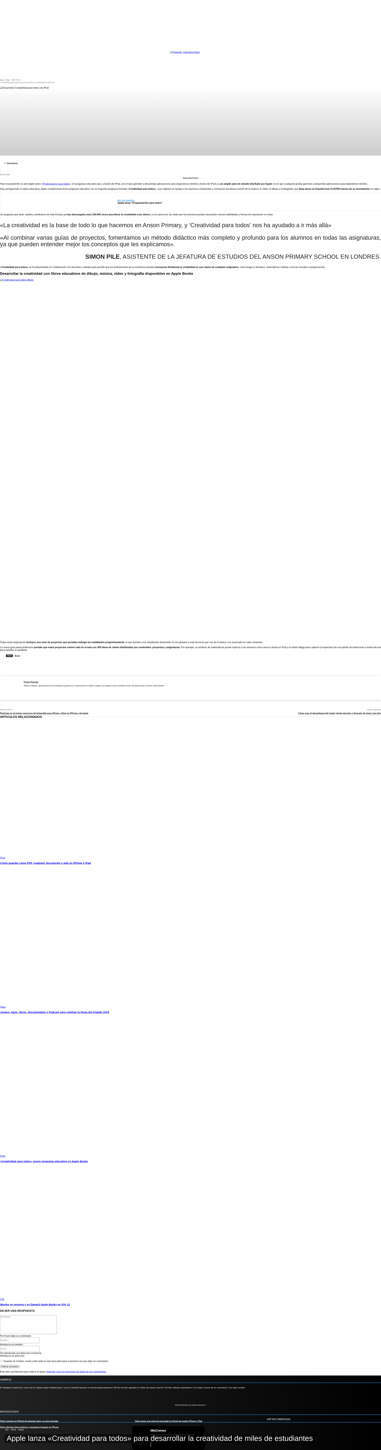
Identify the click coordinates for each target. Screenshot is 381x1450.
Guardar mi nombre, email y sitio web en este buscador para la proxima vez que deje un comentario (56, 1361)
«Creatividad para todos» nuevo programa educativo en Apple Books (44, 1161)
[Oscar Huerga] (2, 163)
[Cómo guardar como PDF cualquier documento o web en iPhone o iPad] (98, 790)
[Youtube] (30, 1397)
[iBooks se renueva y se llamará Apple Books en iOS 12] (98, 1232)
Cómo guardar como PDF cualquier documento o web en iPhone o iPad (45, 863)
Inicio (2, 80)
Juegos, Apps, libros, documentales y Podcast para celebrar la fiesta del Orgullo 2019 (54, 1012)
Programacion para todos (56, 184)
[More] (134, 663)
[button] (34, 75)
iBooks (17, 656)
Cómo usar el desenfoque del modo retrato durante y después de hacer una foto (339, 713)
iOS (2, 1299)
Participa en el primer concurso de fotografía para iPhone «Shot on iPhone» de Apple (44, 713)
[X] (29, 690)
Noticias (21, 1429)
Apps (3, 1007)
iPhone (13, 1429)
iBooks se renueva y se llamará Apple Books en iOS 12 (35, 1304)
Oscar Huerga (12, 163)
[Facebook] (24, 690)
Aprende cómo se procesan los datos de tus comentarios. (76, 1371)
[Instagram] (12, 1397)
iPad (8, 80)
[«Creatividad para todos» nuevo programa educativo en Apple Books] (98, 1089)
